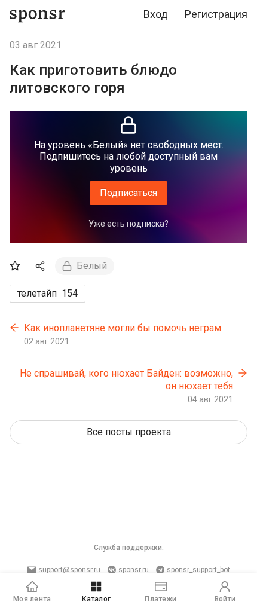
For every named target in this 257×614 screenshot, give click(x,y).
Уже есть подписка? (128, 223)
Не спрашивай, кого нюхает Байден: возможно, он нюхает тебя (126, 380)
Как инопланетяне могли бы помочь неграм (122, 328)
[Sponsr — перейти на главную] (37, 15)
